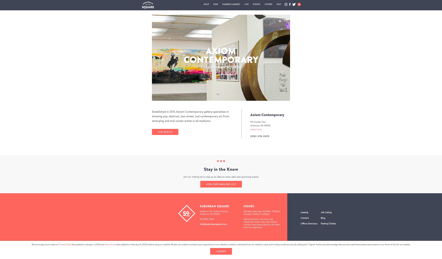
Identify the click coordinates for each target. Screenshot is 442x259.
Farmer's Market (231, 4)
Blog (323, 217)
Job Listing (326, 212)
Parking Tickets (328, 223)
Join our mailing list (221, 184)
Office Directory (309, 223)
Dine (215, 4)
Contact (305, 217)
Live (247, 4)
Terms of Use (110, 244)
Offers (268, 4)
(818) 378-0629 (260, 136)
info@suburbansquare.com (213, 224)
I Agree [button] (221, 251)
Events (256, 4)
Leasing (304, 212)
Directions (256, 129)
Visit (278, 4)
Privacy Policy (65, 244)
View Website (165, 132)
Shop (206, 4)
